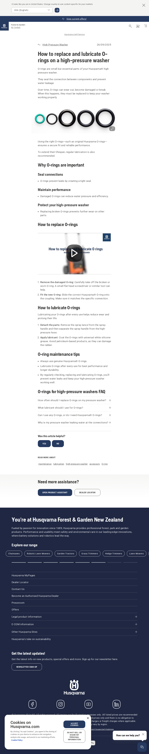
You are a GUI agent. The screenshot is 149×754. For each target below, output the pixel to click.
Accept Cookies (74, 724)
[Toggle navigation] (145, 26)
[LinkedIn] (116, 704)
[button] (74, 119)
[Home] (4, 26)
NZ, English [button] (15, 27)
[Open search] (130, 26)
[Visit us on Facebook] (32, 704)
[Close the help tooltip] (143, 734)
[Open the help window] (142, 747)
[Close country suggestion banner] (143, 5)
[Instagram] (60, 704)
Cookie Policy (17, 740)
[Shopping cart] (137, 26)
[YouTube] (88, 704)
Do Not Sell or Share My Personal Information (74, 736)
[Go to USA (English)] (57, 10)
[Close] (88, 718)
